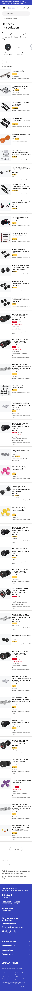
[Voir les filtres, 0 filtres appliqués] (4, 62)
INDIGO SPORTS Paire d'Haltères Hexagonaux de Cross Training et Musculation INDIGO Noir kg (21, 488)
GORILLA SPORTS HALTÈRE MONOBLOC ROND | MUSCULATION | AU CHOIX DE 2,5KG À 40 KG (20, 425)
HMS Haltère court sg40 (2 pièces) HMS (20, 218)
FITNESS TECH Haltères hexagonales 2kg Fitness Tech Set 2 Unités (21, 251)
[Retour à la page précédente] (9, 849)
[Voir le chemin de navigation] (2, 18)
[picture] (5, 74)
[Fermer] (29, 2)
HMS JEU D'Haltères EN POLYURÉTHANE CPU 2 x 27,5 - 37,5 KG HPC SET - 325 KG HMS (21, 186)
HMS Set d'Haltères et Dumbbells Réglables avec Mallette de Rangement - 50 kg (21, 152)
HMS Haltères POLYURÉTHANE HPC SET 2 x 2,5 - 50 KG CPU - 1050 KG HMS (21, 104)
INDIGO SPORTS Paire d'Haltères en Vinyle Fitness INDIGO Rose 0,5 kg (20, 468)
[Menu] (4, 8)
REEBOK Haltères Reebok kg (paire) (20, 451)
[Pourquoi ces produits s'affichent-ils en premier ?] (2, 66)
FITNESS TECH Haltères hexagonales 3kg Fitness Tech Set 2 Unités (21, 283)
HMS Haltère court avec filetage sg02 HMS (19, 386)
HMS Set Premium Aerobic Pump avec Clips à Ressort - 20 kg (21, 168)
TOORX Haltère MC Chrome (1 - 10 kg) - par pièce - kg (21, 87)
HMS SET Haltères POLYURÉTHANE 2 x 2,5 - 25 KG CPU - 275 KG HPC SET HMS (21, 120)
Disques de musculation (8, 53)
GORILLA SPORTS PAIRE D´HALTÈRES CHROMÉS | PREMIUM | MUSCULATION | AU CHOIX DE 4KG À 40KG (21, 367)
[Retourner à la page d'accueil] (14, 8)
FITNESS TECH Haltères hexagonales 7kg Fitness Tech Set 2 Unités (21, 299)
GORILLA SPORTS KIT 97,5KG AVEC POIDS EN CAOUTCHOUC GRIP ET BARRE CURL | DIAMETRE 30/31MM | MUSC (21, 828)
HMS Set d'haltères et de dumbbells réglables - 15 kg (20, 234)
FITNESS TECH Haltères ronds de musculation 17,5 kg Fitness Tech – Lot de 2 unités (21, 267)
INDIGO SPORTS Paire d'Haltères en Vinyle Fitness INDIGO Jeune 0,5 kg (20, 509)
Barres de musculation (20, 53)
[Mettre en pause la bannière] (26, 2)
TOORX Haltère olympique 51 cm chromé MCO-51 (20, 70)
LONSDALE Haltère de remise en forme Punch (21, 636)
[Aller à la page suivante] (23, 849)
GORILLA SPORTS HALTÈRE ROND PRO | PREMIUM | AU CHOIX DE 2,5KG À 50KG (20, 315)
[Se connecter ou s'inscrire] (24, 8)
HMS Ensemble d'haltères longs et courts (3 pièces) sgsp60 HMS (21, 202)
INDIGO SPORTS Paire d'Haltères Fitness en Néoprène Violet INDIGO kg (21, 780)
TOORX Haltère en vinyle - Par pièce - (21, 135)
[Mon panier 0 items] (28, 8)
